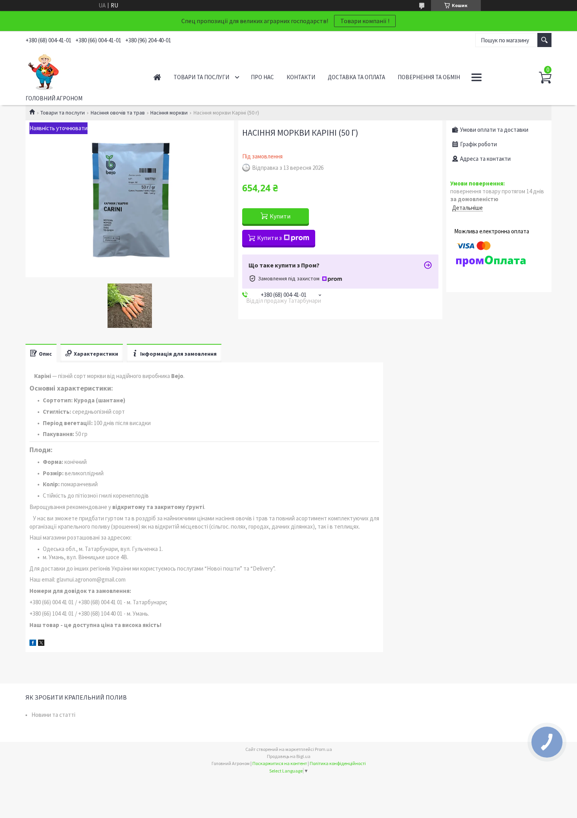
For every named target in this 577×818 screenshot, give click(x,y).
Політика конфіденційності (338, 763)
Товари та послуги (201, 77)
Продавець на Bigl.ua (288, 756)
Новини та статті (53, 714)
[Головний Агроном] (81, 70)
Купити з (269, 238)
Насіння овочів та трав (118, 112)
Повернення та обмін (429, 77)
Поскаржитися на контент (279, 763)
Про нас (262, 77)
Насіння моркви (169, 112)
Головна (157, 77)
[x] (41, 643)
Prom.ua (323, 749)
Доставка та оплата (356, 77)
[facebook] (32, 643)
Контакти (301, 77)
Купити (280, 216)
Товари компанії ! (364, 21)
